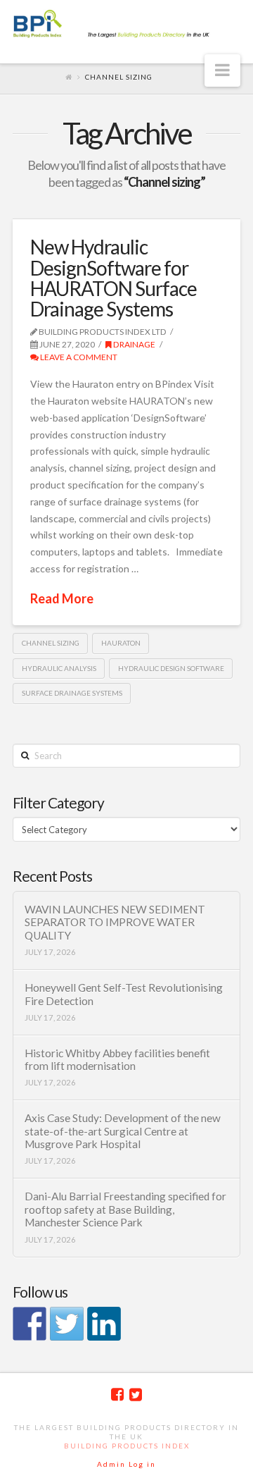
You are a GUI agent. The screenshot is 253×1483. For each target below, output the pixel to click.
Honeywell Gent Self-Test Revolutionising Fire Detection (124, 994)
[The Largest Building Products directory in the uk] (126, 24)
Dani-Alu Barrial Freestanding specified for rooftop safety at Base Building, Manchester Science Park (125, 1209)
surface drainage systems (72, 693)
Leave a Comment (78, 357)
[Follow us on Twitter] (67, 1324)
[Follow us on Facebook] (29, 1324)
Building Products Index (127, 1445)
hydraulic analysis (59, 668)
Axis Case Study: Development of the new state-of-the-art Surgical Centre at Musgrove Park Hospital (123, 1131)
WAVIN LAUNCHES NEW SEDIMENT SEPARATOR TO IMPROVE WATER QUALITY (115, 922)
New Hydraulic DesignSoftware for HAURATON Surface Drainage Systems (113, 278)
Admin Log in (126, 1464)
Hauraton (121, 643)
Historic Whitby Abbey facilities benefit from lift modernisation (117, 1060)
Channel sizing (50, 643)
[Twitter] (135, 1394)
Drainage (133, 344)
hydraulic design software (171, 668)
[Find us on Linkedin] (104, 1324)
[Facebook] (117, 1394)
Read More (61, 598)
